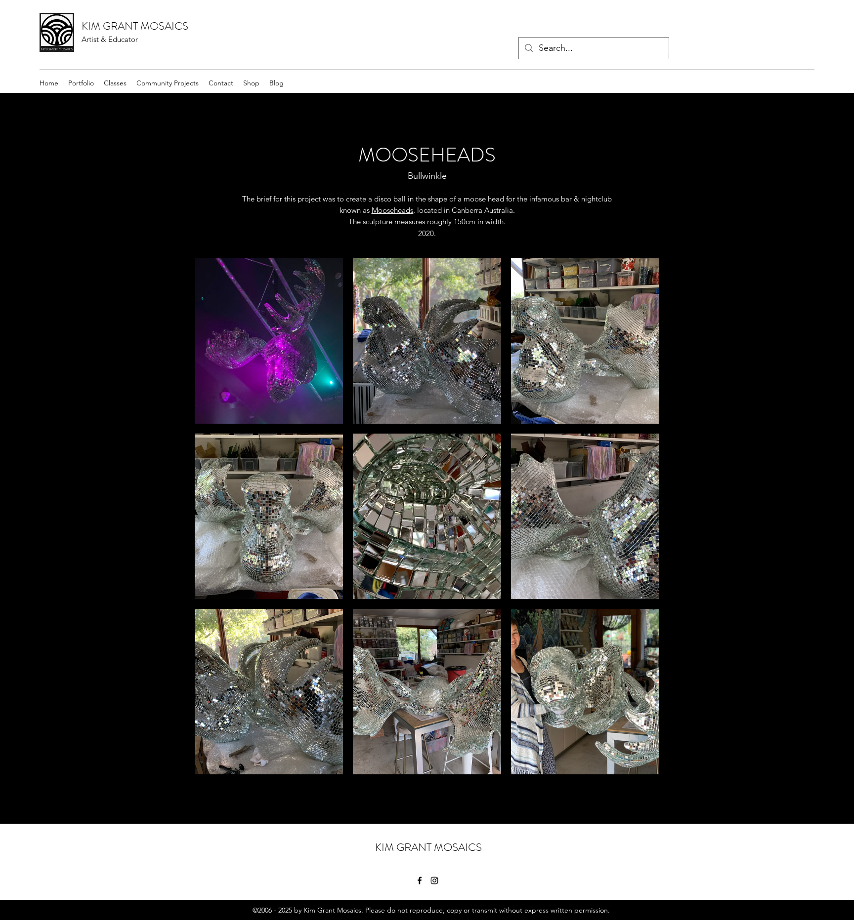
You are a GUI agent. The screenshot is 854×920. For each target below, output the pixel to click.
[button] (269, 341)
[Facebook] (420, 880)
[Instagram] (434, 880)
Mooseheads (392, 210)
